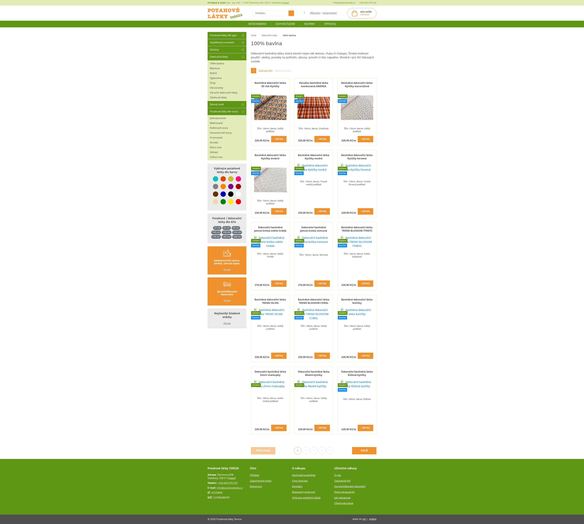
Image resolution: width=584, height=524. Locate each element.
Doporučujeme (285, 24)
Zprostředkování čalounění (349, 486)
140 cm (216, 232)
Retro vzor (216, 147)
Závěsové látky (218, 97)
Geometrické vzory (221, 133)
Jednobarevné (218, 118)
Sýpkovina (216, 78)
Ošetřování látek (343, 503)
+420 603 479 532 (367, 2)
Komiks (214, 142)
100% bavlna (217, 63)
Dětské (214, 152)
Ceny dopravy (300, 481)
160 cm (237, 232)
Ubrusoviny (216, 88)
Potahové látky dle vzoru (224, 111)
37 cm (217, 227)
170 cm (216, 236)
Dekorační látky (219, 57)
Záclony (214, 50)
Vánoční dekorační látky (223, 93)
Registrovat (330, 13)
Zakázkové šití (342, 481)
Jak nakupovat (342, 498)
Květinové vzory (219, 128)
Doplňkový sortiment (222, 42)
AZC (364, 519)
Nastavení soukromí (303, 492)
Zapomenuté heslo (260, 481)
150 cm (226, 232)
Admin (372, 519)
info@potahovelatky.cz (344, 2)
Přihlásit (254, 475)
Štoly (213, 83)
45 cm (227, 227)
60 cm (236, 227)
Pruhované (216, 138)
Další (364, 451)
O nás (337, 475)
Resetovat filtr (283, 71)
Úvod (253, 35)
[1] (291, 13)
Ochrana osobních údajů (306, 498)
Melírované (216, 123)
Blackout (215, 68)
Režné (213, 73)
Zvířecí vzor (216, 157)
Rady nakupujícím (344, 492)
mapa (285, 2)
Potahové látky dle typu (223, 35)
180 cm (226, 236)
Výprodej (330, 24)
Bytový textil (217, 104)
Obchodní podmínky (304, 475)
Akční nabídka (257, 24)
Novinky (309, 24)
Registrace (256, 486)
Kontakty (297, 486)
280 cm (237, 236)
